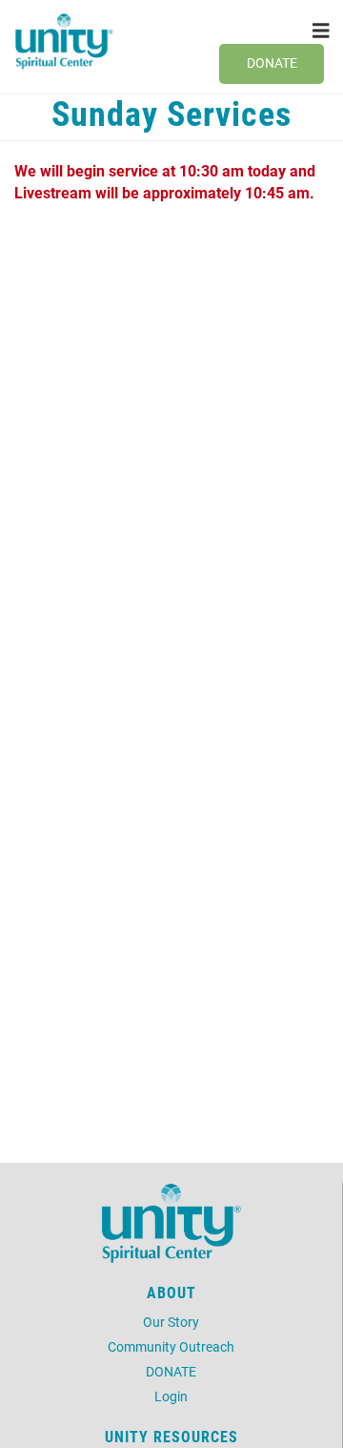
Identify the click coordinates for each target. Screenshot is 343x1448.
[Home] (64, 41)
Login (171, 1396)
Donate (272, 62)
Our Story (171, 1322)
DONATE (171, 1371)
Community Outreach (171, 1346)
